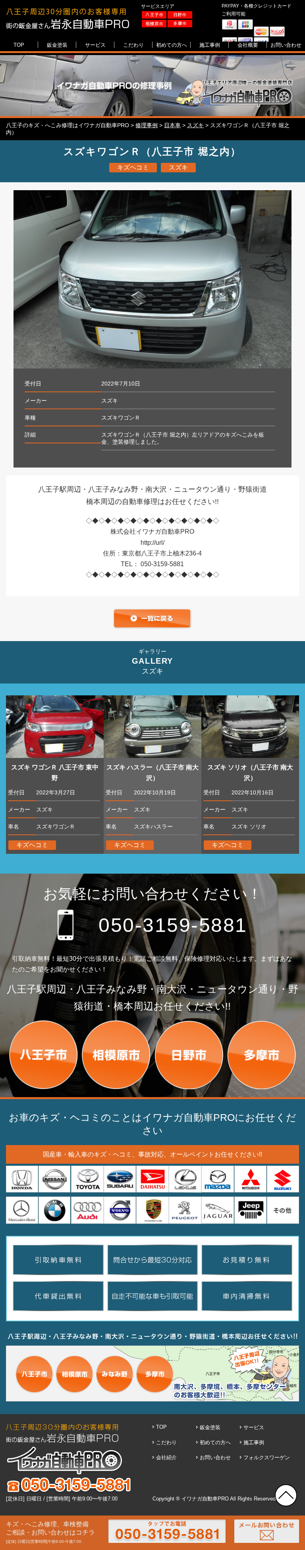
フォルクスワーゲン (266, 1457)
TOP (161, 1427)
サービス (253, 1427)
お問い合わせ (215, 1457)
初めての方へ (215, 1442)
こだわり (166, 1442)
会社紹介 (166, 1457)
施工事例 (253, 1442)
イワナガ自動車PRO (205, 1499)
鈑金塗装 (210, 1427)
